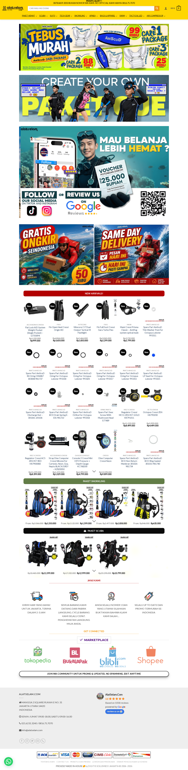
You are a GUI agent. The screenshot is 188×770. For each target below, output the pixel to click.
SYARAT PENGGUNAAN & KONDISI (132, 762)
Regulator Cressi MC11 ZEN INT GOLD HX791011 (129, 415)
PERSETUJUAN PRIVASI (80, 762)
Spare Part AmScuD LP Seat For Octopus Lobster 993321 (153, 376)
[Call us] (43, 741)
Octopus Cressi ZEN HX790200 (152, 413)
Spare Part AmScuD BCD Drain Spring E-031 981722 (58, 415)
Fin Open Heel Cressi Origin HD (59, 328)
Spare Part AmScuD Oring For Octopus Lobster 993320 (82, 376)
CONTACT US (62, 762)
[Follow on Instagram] (27, 741)
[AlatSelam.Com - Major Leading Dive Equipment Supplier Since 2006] (12, 8)
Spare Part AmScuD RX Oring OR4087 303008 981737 (35, 376)
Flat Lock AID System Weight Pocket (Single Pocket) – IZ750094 (35, 331)
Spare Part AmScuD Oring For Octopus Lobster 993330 (58, 376)
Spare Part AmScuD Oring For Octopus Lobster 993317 (105, 376)
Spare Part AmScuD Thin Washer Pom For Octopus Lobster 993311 (152, 331)
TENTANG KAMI (48, 762)
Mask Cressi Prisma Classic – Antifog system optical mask (129, 330)
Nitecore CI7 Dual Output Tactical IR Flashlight (82, 330)
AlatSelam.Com (113, 694)
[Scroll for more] (93, 471)
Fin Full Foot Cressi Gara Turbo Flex (106, 328)
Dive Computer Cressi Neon (106, 459)
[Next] (162, 47)
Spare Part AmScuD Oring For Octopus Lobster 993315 (129, 376)
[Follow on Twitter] (32, 741)
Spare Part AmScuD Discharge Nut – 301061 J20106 (35, 415)
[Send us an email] (37, 741)
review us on (113, 711)
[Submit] (156, 8)
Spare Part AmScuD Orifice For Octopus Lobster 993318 (82, 415)
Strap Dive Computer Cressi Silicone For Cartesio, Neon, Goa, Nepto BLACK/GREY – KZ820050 (59, 463)
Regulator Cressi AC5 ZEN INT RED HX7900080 (35, 461)
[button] (165, 8)
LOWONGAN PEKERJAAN (103, 762)
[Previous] (25, 47)
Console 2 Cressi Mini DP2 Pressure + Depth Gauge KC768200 (82, 462)
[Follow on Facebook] (21, 741)
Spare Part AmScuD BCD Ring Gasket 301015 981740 (152, 461)
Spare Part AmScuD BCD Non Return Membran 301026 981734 (129, 462)
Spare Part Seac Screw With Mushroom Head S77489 (106, 416)
